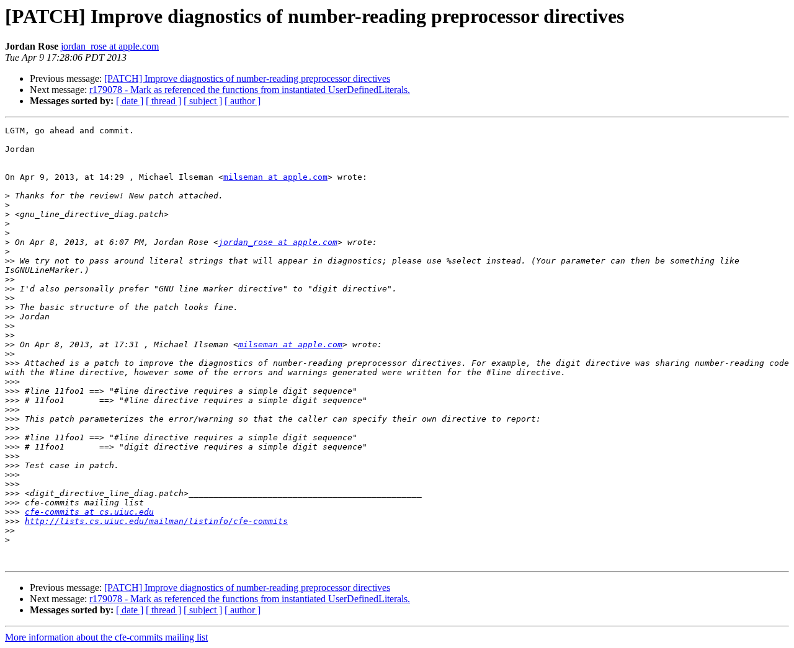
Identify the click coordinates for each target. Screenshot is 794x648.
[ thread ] (163, 100)
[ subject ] (203, 100)
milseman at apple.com (275, 177)
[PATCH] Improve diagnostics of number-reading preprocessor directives (247, 78)
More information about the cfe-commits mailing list (106, 637)
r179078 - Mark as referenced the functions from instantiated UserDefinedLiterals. (249, 89)
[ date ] (129, 100)
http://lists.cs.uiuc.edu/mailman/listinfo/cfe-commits (156, 521)
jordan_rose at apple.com (110, 46)
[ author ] (243, 100)
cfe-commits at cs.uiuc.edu (89, 512)
